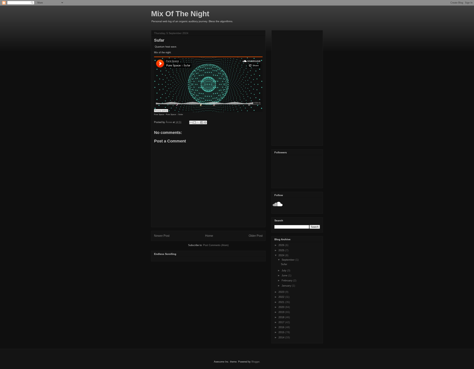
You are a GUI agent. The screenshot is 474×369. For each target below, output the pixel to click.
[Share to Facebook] (201, 122)
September (288, 259)
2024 (281, 255)
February (287, 280)
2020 (281, 307)
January (287, 285)
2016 (281, 327)
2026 (281, 245)
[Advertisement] (297, 87)
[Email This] (191, 122)
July (284, 270)
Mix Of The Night (180, 14)
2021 (281, 302)
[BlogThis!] (194, 122)
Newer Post (161, 235)
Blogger (255, 361)
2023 (281, 291)
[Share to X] (198, 122)
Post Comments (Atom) (215, 245)
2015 (281, 332)
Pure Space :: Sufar (174, 114)
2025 (281, 250)
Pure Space (159, 114)
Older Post (256, 235)
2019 (281, 312)
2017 (281, 322)
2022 (281, 296)
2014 (281, 337)
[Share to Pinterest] (205, 122)
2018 (281, 317)
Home (209, 235)
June (285, 275)
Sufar (284, 264)
